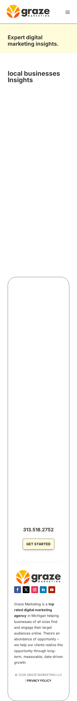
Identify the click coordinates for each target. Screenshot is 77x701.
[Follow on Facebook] (17, 589)
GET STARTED (38, 544)
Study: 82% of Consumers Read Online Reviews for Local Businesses (37, 154)
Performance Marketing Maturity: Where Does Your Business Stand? (37, 340)
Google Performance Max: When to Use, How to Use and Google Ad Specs (37, 485)
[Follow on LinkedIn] (43, 589)
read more (21, 227)
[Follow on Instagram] (34, 589)
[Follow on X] (26, 589)
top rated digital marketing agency (34, 610)
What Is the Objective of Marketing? (29, 413)
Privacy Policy (39, 680)
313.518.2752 (38, 529)
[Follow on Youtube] (51, 589)
